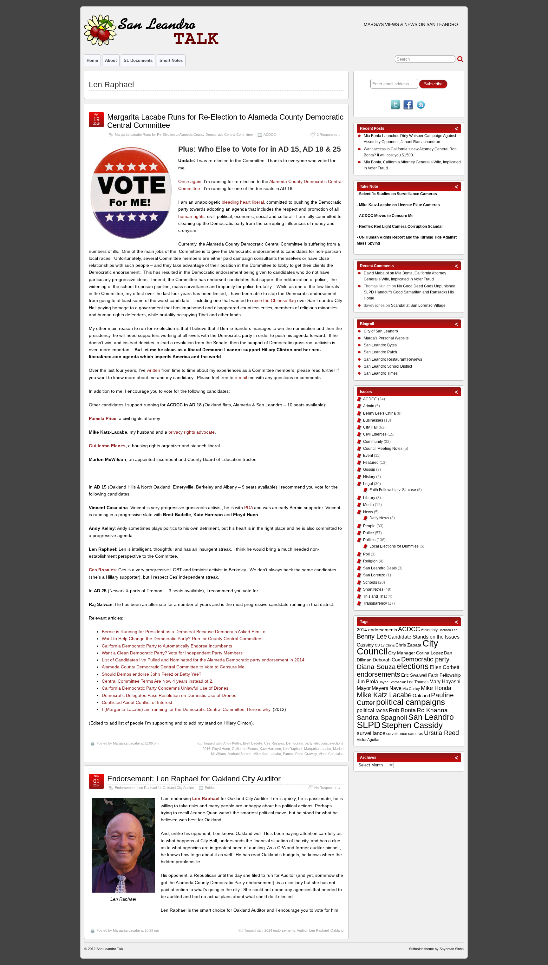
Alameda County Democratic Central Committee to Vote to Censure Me (173, 666)
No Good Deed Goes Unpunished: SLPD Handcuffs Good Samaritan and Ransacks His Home (410, 292)
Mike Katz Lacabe (267, 754)
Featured (371, 462)
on (379, 273)
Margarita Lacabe (126, 743)
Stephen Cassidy (412, 725)
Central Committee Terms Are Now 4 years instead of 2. (157, 681)
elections (321, 743)
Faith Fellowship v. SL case (392, 490)
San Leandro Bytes (380, 345)
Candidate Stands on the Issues (424, 637)
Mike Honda (436, 688)
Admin (368, 406)
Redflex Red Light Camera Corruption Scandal (400, 226)
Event (368, 455)
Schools (370, 582)
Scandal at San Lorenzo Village (418, 305)
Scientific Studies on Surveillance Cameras (398, 194)
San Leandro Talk (109, 949)
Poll (366, 554)
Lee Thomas (417, 682)
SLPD (369, 724)
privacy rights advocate (191, 432)
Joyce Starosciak (392, 682)
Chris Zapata (408, 644)
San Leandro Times (381, 373)
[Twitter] (395, 105)
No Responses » (327, 788)
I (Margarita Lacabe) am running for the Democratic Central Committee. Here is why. (186, 709)
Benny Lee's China (379, 413)
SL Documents (138, 60)
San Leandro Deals (380, 568)
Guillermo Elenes (245, 749)
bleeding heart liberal (243, 202)
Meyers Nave (386, 688)
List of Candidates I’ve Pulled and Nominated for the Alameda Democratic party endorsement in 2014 (203, 659)
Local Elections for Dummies (394, 546)
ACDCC (270, 134)
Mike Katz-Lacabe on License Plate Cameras (399, 205)
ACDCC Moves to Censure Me (386, 215)
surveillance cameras (404, 734)
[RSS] (421, 105)
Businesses (373, 420)
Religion (370, 561)
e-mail (241, 377)
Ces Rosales (274, 743)
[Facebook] (408, 105)
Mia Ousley (411, 689)
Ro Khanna (432, 710)
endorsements (378, 674)
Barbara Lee (448, 630)
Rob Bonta (402, 710)
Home (92, 60)
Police (368, 533)
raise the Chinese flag (274, 300)
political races (372, 710)
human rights (191, 216)
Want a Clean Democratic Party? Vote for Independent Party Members (172, 652)
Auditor (302, 930)
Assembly (429, 630)
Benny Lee (372, 636)
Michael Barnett (239, 754)
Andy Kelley (232, 743)
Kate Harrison (270, 749)
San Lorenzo (374, 575)
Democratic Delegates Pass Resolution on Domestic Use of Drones (169, 695)
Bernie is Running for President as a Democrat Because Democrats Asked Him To (183, 631)
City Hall (370, 427)
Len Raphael (292, 749)
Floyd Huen (221, 749)
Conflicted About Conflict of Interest (137, 702)
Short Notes (171, 60)
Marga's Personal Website (386, 338)
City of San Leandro (381, 331)
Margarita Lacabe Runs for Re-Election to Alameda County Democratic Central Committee (225, 121)
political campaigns (410, 702)
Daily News (379, 518)
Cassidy (365, 644)
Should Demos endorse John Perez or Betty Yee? (151, 674)
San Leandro (431, 717)
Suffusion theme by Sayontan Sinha (436, 949)
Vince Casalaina (331, 754)
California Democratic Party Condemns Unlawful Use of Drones (165, 688)
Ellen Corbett (444, 667)
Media (368, 504)
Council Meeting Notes (382, 448)
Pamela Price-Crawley (300, 754)
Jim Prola (367, 681)
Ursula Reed (441, 732)
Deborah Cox (386, 659)
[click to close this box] (456, 128)
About (111, 60)
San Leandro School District (388, 366)
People (369, 526)
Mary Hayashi (444, 681)
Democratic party (299, 743)
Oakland (336, 930)
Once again (189, 181)
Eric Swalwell (414, 675)
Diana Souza (376, 667)
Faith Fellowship (444, 675)
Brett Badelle (252, 743)
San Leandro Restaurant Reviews (393, 359)
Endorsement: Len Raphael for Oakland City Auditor (194, 778)
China (390, 645)
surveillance (371, 733)
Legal (368, 484)
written (153, 370)
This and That (375, 596)
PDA (248, 507)
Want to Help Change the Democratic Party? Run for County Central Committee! (182, 638)
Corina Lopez (429, 653)
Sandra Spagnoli (382, 717)
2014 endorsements (279, 930)
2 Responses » (328, 134)
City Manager (401, 652)
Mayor (364, 688)
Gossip (369, 469)
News (368, 512)
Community (373, 441)
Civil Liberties (375, 434)
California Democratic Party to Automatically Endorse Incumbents (167, 645)
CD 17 (380, 645)
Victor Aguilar (368, 740)
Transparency (375, 603)
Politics (210, 788)
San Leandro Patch (380, 352)
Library (369, 498)
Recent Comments (377, 266)
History (369, 477)
